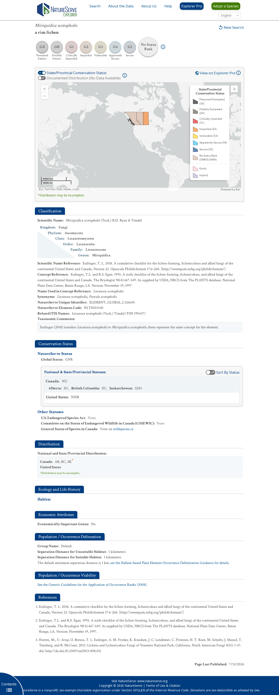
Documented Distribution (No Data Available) (84, 78)
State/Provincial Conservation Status (77, 72)
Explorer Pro (191, 6)
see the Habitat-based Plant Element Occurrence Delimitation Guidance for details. (170, 562)
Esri (238, 189)
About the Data (120, 6)
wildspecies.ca (123, 429)
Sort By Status (228, 372)
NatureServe (133, 685)
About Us (149, 6)
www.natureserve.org (152, 681)
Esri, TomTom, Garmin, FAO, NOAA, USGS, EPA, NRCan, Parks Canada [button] (80, 189)
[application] (139, 136)
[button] (44, 88)
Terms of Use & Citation (163, 685)
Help (168, 6)
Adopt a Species (226, 6)
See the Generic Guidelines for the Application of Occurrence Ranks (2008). (92, 584)
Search (94, 6)
